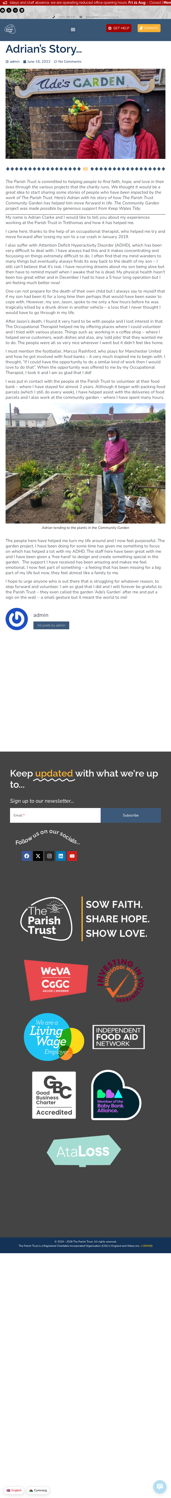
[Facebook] (2, 10)
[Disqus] (85, 692)
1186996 (146, 1246)
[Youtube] (72, 856)
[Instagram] (15, 10)
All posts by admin (51, 625)
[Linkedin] (21, 10)
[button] (73, 29)
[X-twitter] (8, 10)
